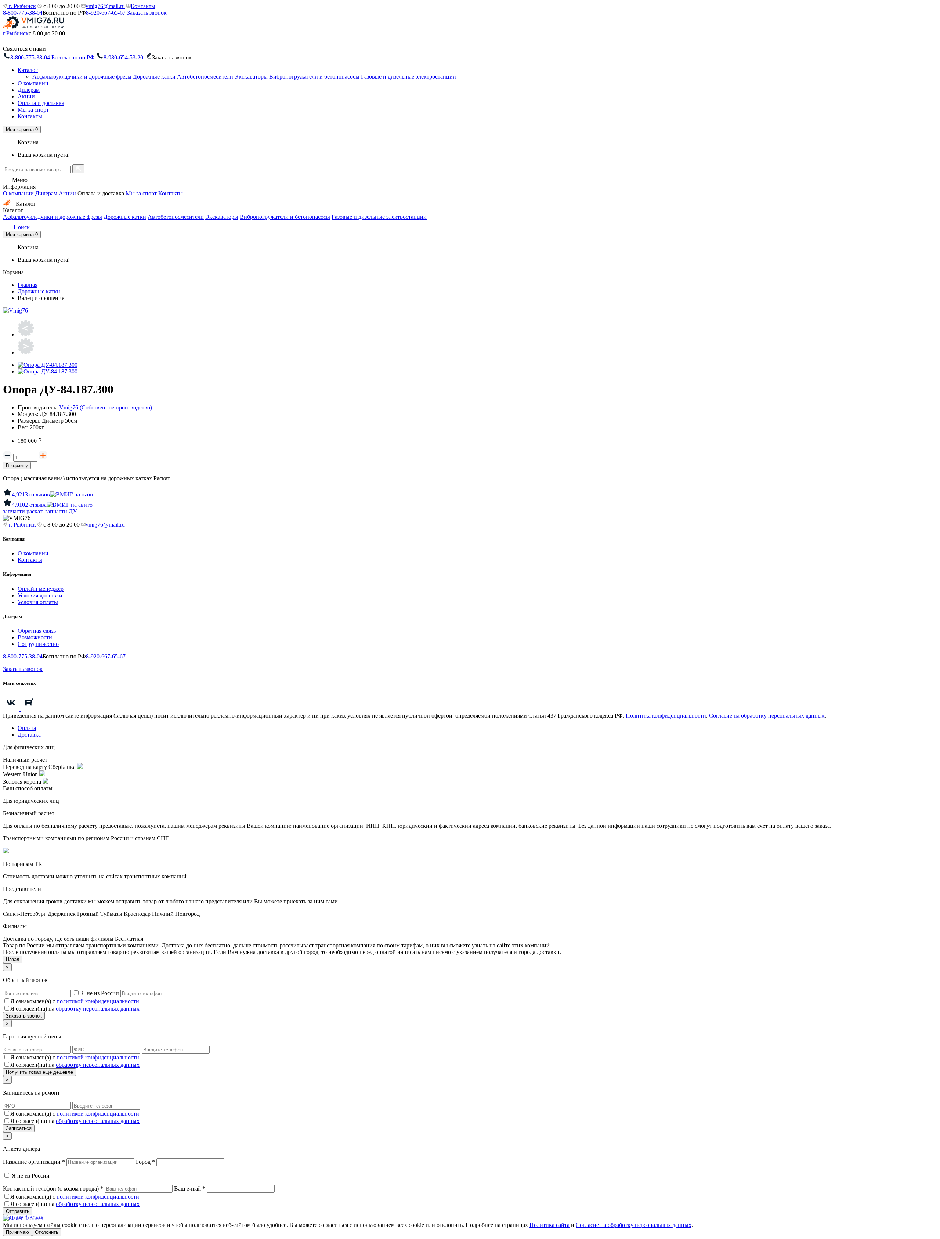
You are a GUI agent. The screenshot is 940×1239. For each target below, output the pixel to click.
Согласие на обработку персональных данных (767, 715)
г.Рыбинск (16, 33)
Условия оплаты (38, 602)
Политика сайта (549, 1225)
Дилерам (29, 90)
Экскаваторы (251, 76)
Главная (27, 285)
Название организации (34, 1162)
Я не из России (100, 993)
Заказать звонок (147, 13)
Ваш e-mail (189, 1188)
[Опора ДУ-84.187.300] (47, 365)
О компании (33, 83)
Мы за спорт (33, 109)
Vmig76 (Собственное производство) (105, 407)
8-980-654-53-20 (123, 57)
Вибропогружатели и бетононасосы (314, 76)
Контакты (143, 6)
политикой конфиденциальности (98, 1001)
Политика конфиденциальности (666, 715)
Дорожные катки (154, 76)
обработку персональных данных (98, 1008)
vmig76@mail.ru (105, 6)
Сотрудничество (38, 644)
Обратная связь (37, 631)
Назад (12, 959)
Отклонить (46, 1232)
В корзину (17, 465)
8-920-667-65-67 (106, 13)
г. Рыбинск (21, 6)
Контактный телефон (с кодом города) (53, 1188)
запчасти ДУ (61, 511)
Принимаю (17, 1232)
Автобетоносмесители (205, 76)
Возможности (35, 637)
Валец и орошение (41, 298)
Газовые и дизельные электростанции (408, 76)
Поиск (21, 227)
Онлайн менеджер (41, 589)
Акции (26, 96)
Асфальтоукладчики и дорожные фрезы (81, 76)
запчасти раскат (22, 511)
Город (145, 1162)
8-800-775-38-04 (23, 13)
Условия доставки (40, 595)
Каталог (28, 70)
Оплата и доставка (41, 103)
